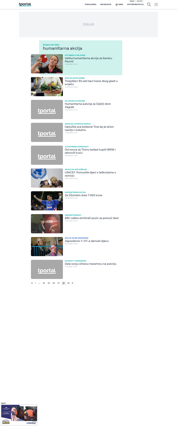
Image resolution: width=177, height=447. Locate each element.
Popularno (90, 4)
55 (49, 283)
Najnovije (105, 4)
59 (68, 283)
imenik (132, 1)
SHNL (120, 4)
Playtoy (139, 1)
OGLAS (88, 24)
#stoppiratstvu (135, 4)
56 (54, 283)
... (39, 283)
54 (44, 283)
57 (59, 283)
